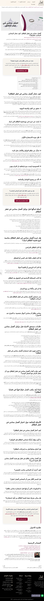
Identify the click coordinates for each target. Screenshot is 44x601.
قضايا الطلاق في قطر (29, 7)
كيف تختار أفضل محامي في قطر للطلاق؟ (31, 79)
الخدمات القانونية (22, 1)
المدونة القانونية (13, 1)
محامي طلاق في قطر (25, 65)
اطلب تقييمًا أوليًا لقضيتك (22, 70)
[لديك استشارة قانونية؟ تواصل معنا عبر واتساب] (42, 595)
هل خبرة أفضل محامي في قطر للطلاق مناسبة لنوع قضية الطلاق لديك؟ (27, 82)
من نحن (29, 1)
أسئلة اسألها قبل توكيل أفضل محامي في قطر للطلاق (29, 80)
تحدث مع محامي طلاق (22, 519)
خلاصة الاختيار (35, 87)
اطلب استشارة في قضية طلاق (22, 200)
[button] (1, 272)
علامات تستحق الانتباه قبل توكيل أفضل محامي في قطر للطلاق (28, 83)
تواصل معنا (33, 4)
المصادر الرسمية (34, 88)
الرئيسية (33, 1)
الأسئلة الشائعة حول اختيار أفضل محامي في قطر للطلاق (29, 86)
